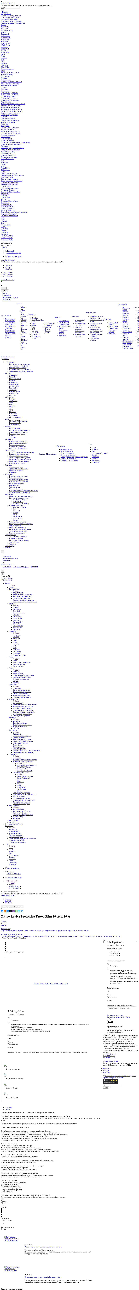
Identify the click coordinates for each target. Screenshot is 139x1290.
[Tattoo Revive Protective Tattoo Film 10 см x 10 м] (56, 984)
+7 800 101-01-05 (7, 236)
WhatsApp (8, 269)
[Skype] (19, 911)
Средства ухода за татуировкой (74, 936)
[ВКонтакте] (2, 911)
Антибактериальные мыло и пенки (13, 936)
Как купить (13, 829)
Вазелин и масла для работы (35, 936)
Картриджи (17, 635)
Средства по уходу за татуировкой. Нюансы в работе (43, 1277)
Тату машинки (18, 593)
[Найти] (2, 9)
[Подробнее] (136, 941)
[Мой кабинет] (2, 554)
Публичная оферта (109, 1078)
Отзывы (7, 1109)
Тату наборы (79, 930)
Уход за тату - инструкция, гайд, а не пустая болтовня (43, 1247)
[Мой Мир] (8, 911)
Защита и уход (18, 703)
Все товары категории (115, 1015)
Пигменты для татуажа (25, 776)
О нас (11, 848)
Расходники (17, 734)
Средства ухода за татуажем (94, 936)
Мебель (86, 930)
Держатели (17, 688)
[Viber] (13, 911)
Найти (106, 1087)
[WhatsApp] (16, 911)
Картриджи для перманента (26, 765)
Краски (15, 607)
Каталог (12, 587)
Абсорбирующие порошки (54, 936)
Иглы (15, 660)
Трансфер (16, 721)
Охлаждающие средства (112, 936)
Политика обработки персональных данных (120, 1076)
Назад (13, 585)
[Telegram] (22, 911)
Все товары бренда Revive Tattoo (118, 1017)
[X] (10, 911)
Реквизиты (120, 1078)
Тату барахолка (18, 809)
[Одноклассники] (5, 911)
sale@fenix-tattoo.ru (8, 260)
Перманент (17, 758)
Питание (16, 671)
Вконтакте (8, 265)
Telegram (8, 267)
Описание (8, 1107)
